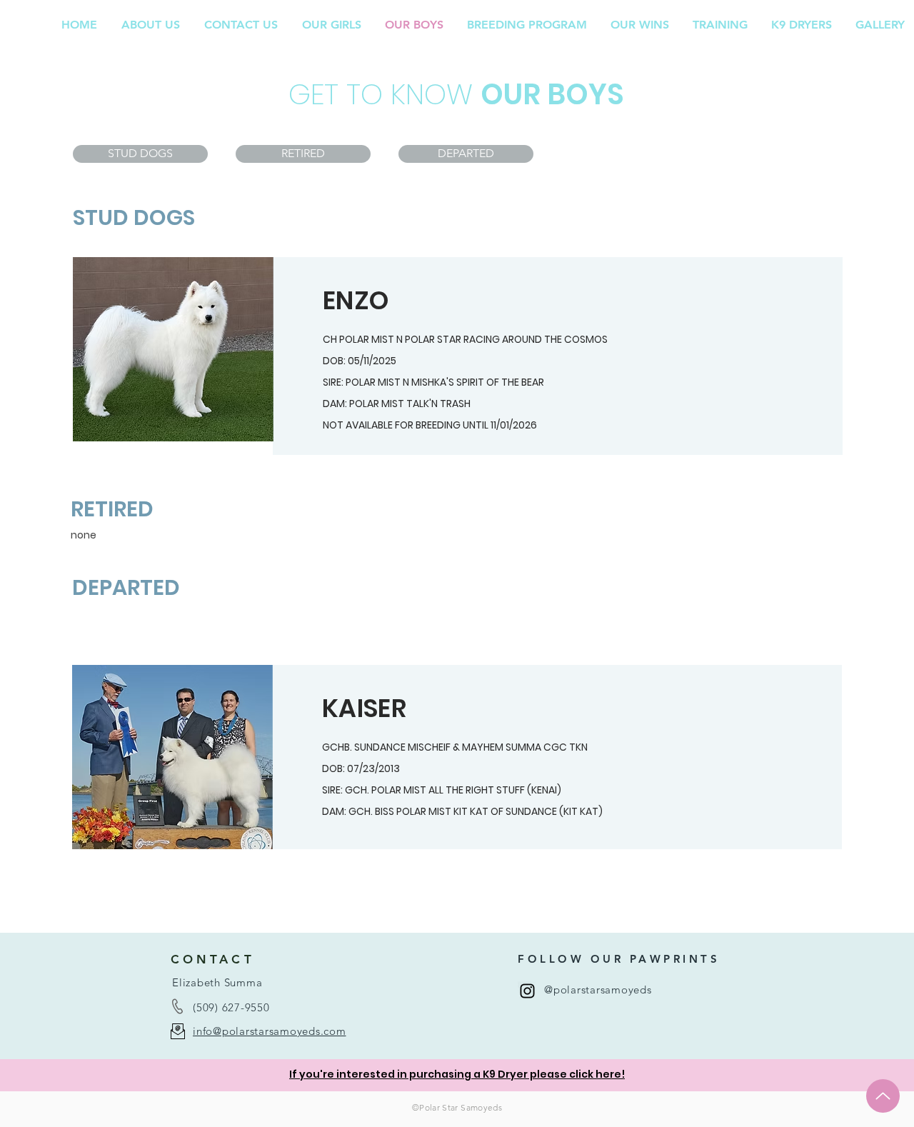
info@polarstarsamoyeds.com (269, 1031)
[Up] (883, 1096)
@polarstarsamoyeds (598, 989)
